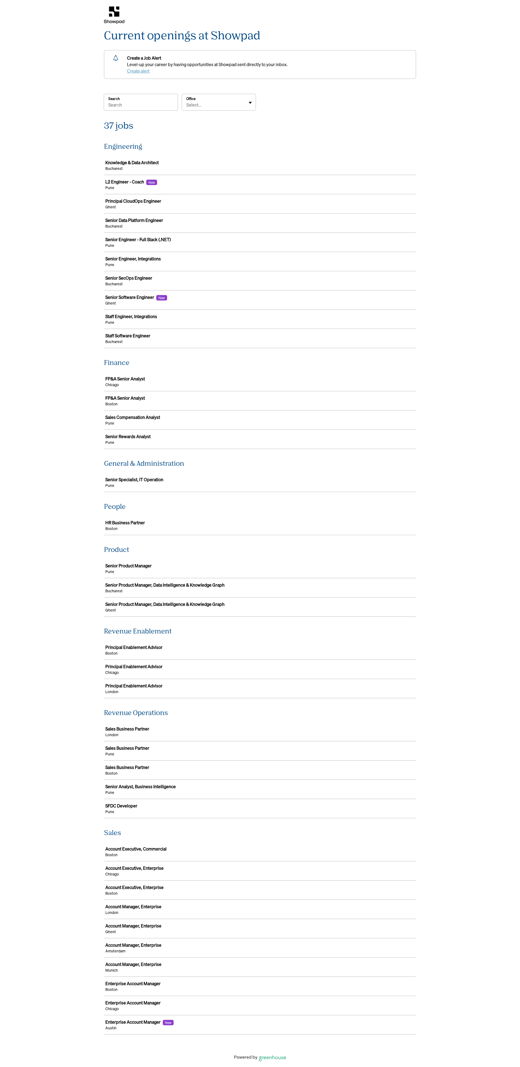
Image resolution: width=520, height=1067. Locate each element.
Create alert (138, 71)
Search (114, 98)
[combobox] (186, 105)
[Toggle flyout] (250, 102)
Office (191, 98)
